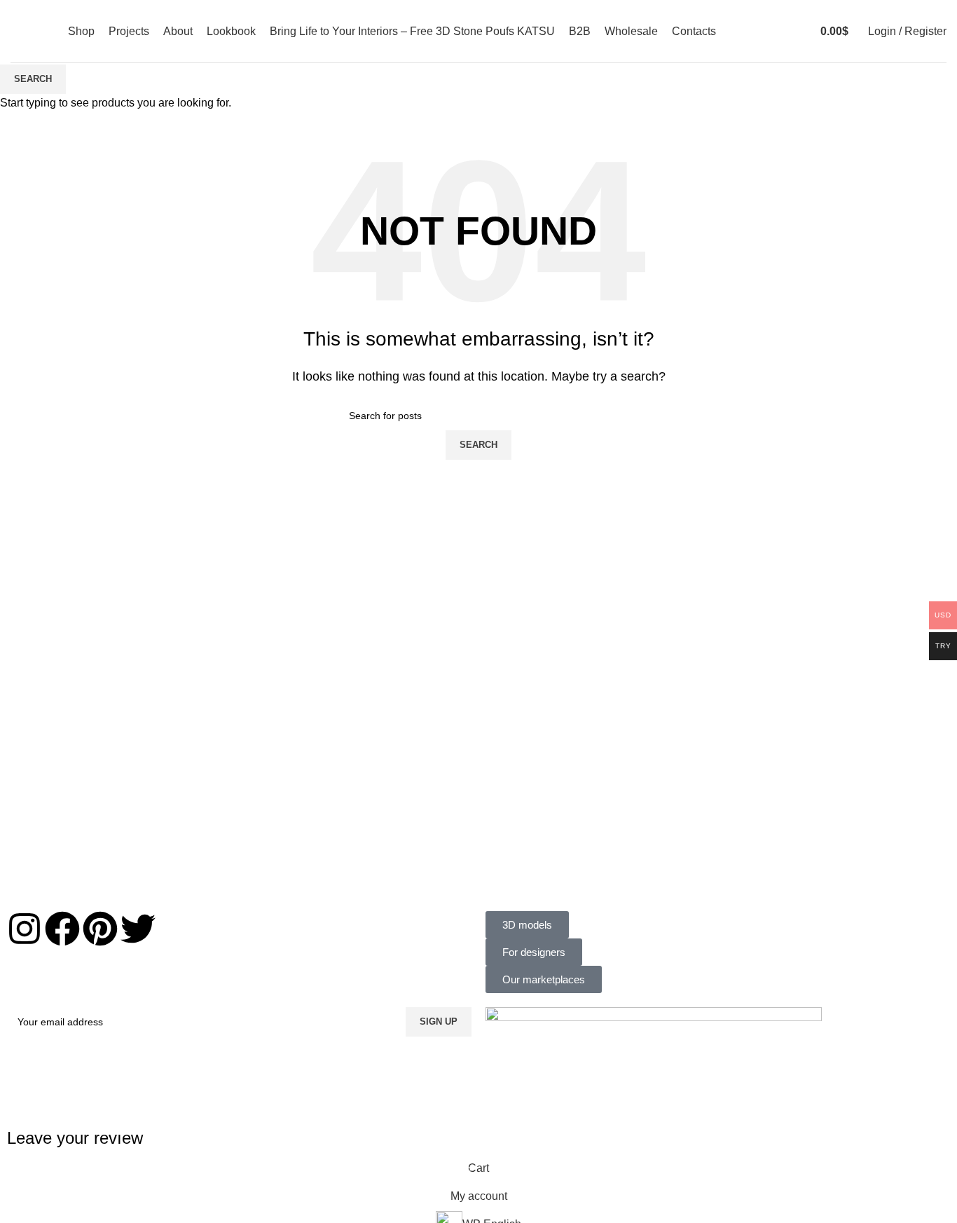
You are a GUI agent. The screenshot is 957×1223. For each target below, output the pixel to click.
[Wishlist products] (787, 32)
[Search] (773, 32)
